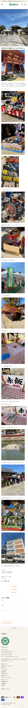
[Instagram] (6, 633)
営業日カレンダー (5, 688)
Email (2, 605)
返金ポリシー (4, 679)
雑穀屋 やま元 (12, 703)
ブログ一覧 (4, 670)
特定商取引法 (4, 681)
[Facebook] (4, 633)
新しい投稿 (14, 592)
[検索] (22, 4)
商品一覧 (3, 668)
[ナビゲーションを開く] (2, 4)
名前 (2, 600)
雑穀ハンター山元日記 (6, 572)
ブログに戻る (14, 589)
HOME (2, 685)
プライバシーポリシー (6, 677)
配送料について (5, 675)
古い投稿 (14, 586)
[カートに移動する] (25, 4)
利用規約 (3, 683)
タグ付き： (3, 569)
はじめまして (4, 664)
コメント (3, 610)
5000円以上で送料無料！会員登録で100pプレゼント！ (14, 1)
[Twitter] (2, 633)
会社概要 (3, 671)
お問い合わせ (4, 673)
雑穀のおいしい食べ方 (6, 666)
